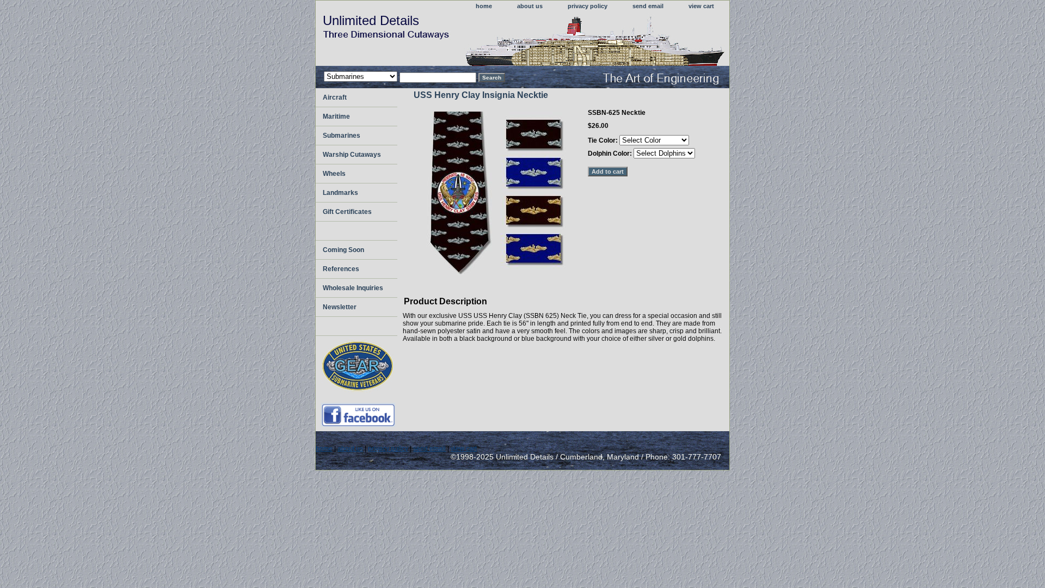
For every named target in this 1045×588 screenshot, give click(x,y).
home (484, 6)
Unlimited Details (371, 20)
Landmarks (340, 193)
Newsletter (339, 307)
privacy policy (587, 6)
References (341, 269)
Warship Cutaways (352, 154)
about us (530, 6)
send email (647, 6)
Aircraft (335, 97)
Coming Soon (343, 250)
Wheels (334, 173)
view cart (701, 6)
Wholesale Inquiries (353, 288)
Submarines (341, 135)
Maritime (336, 116)
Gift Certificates (347, 212)
